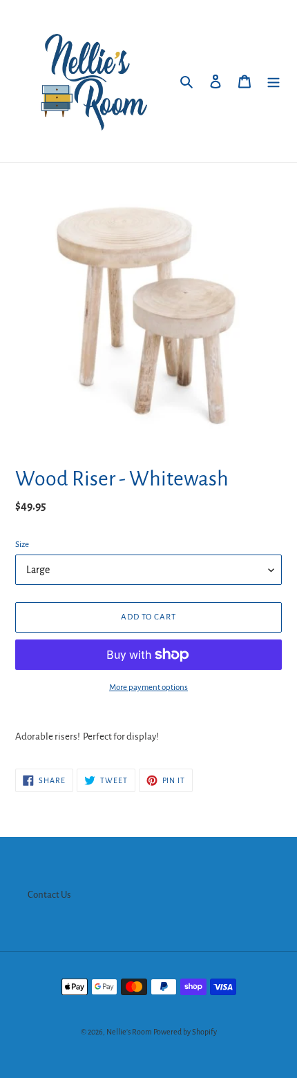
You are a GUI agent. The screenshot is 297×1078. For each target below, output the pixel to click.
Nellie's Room (129, 1032)
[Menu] (273, 81)
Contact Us (49, 894)
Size (22, 544)
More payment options (148, 687)
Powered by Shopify (185, 1032)
